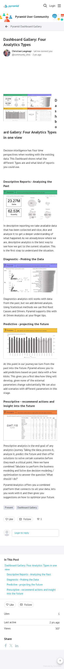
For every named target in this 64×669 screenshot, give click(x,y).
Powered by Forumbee (52, 666)
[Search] (45, 6)
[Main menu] (59, 6)
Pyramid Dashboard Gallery (25, 26)
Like (11, 519)
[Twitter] (11, 645)
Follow (27, 519)
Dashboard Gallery (27, 507)
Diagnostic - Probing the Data (23, 259)
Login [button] (52, 5)
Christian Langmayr (22, 51)
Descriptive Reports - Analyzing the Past (29, 574)
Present (9, 507)
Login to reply (22, 532)
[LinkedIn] (17, 645)
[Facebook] (5, 645)
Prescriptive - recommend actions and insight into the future (28, 404)
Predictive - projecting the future (26, 324)
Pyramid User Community (32, 17)
